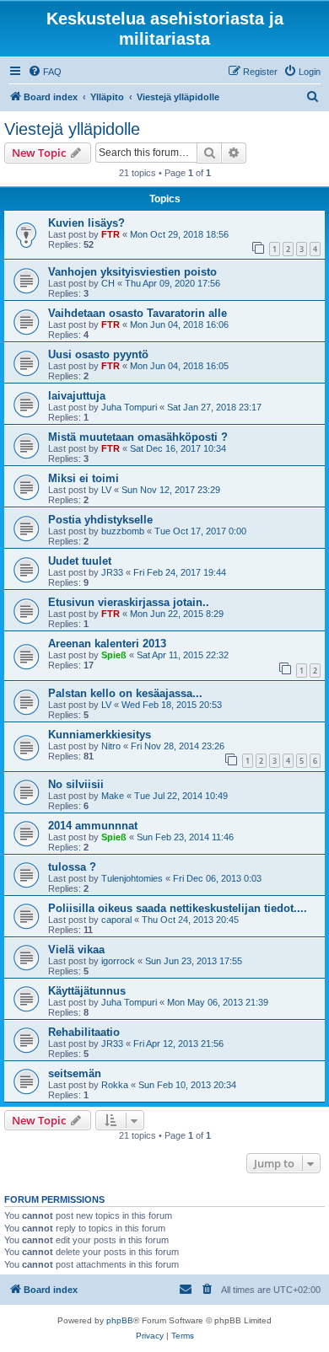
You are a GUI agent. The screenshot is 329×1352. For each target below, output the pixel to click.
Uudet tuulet (79, 561)
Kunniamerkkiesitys (99, 734)
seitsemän (74, 1073)
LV (106, 490)
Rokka (114, 1085)
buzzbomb (122, 531)
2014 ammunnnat (93, 825)
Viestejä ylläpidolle (72, 129)
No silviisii (76, 784)
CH (108, 283)
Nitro (111, 746)
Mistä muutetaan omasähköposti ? (138, 437)
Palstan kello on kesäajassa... (125, 693)
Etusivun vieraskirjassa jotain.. (128, 602)
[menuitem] (45, 72)
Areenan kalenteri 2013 (107, 643)
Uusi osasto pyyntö (98, 354)
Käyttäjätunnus (87, 990)
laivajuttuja (76, 395)
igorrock (118, 961)
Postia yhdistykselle (100, 519)
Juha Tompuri (129, 407)
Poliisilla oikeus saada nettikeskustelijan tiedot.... (177, 908)
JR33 (112, 572)
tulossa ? (72, 867)
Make (112, 796)
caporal (116, 920)
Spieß (114, 655)
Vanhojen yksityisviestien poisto (132, 272)
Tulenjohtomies (132, 878)
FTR (110, 234)
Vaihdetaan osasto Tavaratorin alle (137, 313)
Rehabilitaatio (84, 1032)
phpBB (119, 1320)
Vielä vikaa (76, 949)
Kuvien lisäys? (86, 223)
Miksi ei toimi (83, 478)
